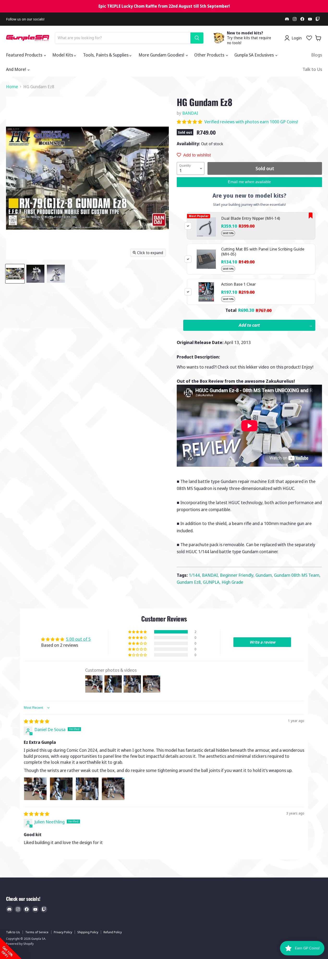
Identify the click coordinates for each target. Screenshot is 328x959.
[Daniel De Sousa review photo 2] (61, 788)
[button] (190, 122)
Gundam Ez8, (190, 582)
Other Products (209, 55)
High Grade (232, 582)
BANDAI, (211, 575)
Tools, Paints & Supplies (106, 55)
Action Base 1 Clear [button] (238, 284)
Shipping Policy (87, 932)
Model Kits (63, 55)
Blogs (316, 55)
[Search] (196, 38)
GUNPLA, (212, 582)
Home (12, 86)
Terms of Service (37, 932)
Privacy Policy (63, 932)
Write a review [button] (262, 642)
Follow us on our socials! (25, 19)
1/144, (195, 575)
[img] (36, 721)
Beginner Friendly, (237, 575)
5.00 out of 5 (78, 639)
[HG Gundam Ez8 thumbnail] (15, 273)
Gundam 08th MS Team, (297, 575)
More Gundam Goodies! (162, 55)
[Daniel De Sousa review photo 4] (113, 788)
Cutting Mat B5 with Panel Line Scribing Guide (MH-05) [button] (262, 251)
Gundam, (264, 575)
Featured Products (24, 55)
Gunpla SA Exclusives (254, 55)
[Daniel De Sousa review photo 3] (87, 788)
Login (297, 38)
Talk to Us (312, 69)
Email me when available (249, 182)
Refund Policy (112, 932)
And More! (16, 69)
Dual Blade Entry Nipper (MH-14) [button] (250, 218)
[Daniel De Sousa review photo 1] (35, 788)
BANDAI (190, 113)
